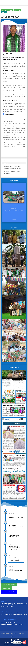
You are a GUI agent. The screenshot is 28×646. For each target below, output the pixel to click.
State (23, 633)
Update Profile (17, 10)
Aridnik (25, 603)
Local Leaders (13, 635)
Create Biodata (5, 633)
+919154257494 (19, 624)
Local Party (21, 635)
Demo (19, 633)
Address (6, 160)
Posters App (13, 633)
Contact (6, 163)
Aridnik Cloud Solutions (18, 644)
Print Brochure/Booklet (7, 10)
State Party (5, 635)
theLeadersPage (9, 642)
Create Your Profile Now (9, 592)
